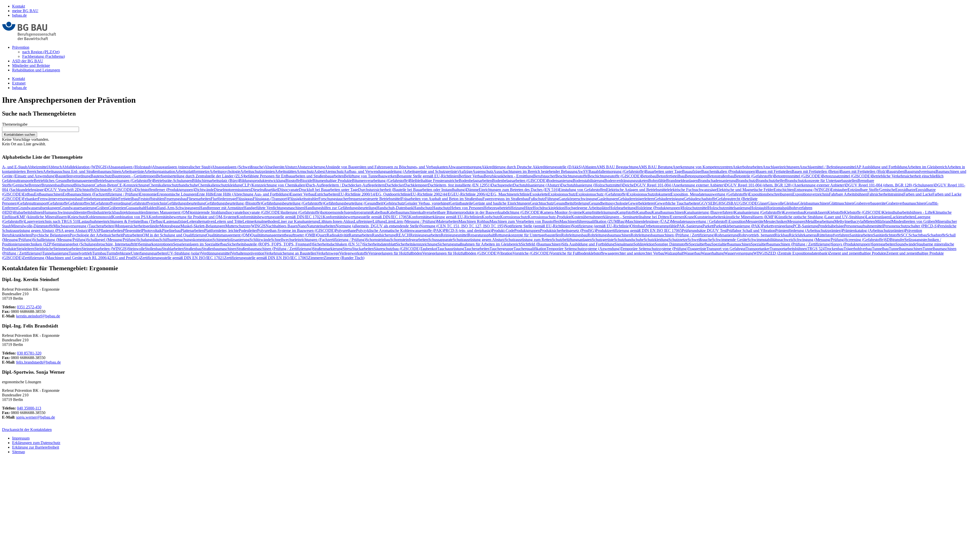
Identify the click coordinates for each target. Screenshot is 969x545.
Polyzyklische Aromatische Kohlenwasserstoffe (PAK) (399, 230)
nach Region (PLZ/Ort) (41, 52)
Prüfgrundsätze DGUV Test (704, 230)
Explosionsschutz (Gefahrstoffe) (601, 194)
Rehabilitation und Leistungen (36, 70)
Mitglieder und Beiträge (31, 65)
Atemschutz (334, 171)
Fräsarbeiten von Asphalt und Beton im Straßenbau (441, 199)
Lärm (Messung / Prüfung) (415, 221)
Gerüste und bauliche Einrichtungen (501, 203)
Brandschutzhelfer (770, 180)
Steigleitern (25, 249)
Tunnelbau (880, 249)
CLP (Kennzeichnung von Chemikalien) (274, 185)
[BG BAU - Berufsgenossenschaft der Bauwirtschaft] (29, 39)
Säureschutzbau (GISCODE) (397, 249)
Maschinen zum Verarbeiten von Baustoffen (524, 221)
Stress (347, 249)
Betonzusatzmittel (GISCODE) (846, 176)
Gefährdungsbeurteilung (186, 203)
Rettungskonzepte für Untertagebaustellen (528, 235)
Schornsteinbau (378, 239)
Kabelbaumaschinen (403, 212)
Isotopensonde (332, 212)
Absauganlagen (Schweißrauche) (238, 167)
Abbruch (55, 167)
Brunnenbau (51, 185)
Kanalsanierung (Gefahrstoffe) (758, 212)
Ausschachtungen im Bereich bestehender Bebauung (535, 171)
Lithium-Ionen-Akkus (336, 221)
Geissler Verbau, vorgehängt (427, 203)
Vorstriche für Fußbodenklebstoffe (577, 253)
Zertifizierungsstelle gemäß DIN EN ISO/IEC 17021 (182, 258)
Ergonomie (148, 194)
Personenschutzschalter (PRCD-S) (910, 226)
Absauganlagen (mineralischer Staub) (182, 167)
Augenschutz (482, 171)
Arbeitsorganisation (159, 171)
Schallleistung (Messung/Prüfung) (60, 239)
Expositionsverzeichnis (810, 194)
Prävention (20, 47)
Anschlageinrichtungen (781, 167)
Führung (552, 199)
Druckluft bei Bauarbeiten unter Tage (328, 189)
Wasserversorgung (738, 253)
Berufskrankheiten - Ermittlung (508, 176)
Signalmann (623, 244)
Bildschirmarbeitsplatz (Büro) (215, 180)
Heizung (517, 208)
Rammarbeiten (360, 235)
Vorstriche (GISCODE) (531, 253)
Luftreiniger (363, 221)
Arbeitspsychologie (224, 171)
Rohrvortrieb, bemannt (756, 235)
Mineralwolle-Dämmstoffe (32, 226)
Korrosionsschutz (514, 217)
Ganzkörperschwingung (578, 199)
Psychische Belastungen (50, 235)
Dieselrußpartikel (264, 189)
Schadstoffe (936, 235)
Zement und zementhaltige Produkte (857, 253)
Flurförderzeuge (223, 199)
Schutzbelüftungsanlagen (572, 239)
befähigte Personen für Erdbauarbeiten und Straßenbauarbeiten (294, 176)
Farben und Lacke (917, 194)
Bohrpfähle (657, 180)
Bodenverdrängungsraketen (626, 180)
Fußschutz (537, 199)
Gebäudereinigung (669, 199)
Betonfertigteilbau (670, 176)
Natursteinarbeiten (321, 226)
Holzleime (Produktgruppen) (658, 208)
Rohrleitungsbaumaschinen (609, 235)
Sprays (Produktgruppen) (851, 244)
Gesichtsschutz (542, 203)
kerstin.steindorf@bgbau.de (38, 316)
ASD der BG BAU (27, 61)
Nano (302, 226)
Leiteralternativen (201, 221)
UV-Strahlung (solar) (184, 253)
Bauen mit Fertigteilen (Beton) (816, 171)
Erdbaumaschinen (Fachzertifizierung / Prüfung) (101, 194)
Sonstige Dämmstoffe (672, 244)
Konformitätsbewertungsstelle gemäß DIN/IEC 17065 (366, 217)
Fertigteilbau (128, 199)
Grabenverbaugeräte (870, 203)
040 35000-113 (29, 408)
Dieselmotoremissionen (232, 189)
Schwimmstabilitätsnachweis (770, 239)
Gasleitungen (607, 199)
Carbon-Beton (105, 185)
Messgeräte (755, 221)
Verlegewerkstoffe (353, 253)
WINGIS (760, 253)
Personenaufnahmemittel (863, 226)
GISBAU (731, 203)
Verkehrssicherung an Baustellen (290, 253)
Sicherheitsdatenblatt (379, 244)
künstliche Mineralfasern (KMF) (749, 217)
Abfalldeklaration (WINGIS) (85, 167)
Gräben (102, 208)
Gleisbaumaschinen (813, 203)
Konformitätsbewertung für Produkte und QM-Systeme (193, 217)
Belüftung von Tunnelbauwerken (370, 176)
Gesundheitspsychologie (608, 203)
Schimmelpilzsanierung (231, 239)
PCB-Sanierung (805, 226)
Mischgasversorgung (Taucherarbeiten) (84, 226)
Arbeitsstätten (286, 171)
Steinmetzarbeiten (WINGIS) (105, 249)
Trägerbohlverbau (858, 249)
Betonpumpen (696, 176)
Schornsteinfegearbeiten (409, 239)
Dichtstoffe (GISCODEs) (114, 189)
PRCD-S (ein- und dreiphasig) (467, 230)
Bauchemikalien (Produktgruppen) (728, 171)
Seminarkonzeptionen (156, 244)
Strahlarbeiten (173, 249)
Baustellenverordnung (73, 176)
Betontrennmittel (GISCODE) (798, 176)
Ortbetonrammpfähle (660, 226)
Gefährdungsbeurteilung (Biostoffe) (233, 203)
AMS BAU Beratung (655, 167)
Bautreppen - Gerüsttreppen (134, 176)
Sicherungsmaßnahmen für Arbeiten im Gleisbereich (479, 244)
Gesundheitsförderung (571, 203)
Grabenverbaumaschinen (906, 203)
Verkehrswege (327, 253)
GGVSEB (707, 203)
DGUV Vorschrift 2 (61, 189)
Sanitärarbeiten (861, 235)
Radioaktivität (338, 235)
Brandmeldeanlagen (682, 180)
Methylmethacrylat (849, 221)
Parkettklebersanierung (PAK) (738, 226)
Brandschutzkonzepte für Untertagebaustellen (821, 180)
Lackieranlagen (878, 217)
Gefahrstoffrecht (81, 203)
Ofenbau (637, 226)
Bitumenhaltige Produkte (332, 180)
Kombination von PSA (130, 217)
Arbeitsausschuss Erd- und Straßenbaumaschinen (82, 171)
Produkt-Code (503, 230)
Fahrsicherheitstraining (885, 194)
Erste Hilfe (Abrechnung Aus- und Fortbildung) (252, 194)
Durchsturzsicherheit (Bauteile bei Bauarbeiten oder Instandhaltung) (412, 189)
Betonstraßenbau (720, 176)
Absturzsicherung (311, 167)
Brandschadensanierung (717, 180)
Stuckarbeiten (363, 249)
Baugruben (895, 171)
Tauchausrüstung (450, 249)
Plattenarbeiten (192, 230)
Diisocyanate (288, 189)
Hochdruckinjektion (548, 208)
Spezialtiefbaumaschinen (731, 244)
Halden (151, 208)
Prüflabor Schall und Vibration (750, 230)
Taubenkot (428, 249)
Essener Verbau (302, 194)
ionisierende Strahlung (208, 212)
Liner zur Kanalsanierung (298, 221)
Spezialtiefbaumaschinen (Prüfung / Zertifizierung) (791, 244)
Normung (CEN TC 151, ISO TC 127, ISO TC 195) (462, 226)
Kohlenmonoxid (99, 217)
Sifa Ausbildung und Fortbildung (588, 244)
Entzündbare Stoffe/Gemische (871, 189)
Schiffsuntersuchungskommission (185, 239)
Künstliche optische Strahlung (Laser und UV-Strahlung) (820, 217)
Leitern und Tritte (229, 221)
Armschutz (305, 171)
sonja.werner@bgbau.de (35, 417)
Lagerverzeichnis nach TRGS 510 (51, 221)
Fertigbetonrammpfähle (99, 199)
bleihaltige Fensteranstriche (437, 180)
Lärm (390, 221)
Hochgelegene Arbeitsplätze (586, 208)
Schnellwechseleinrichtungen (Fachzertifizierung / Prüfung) (318, 239)
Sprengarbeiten (883, 244)
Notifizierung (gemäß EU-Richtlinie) (601, 226)
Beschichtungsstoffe (571, 176)
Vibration (505, 253)
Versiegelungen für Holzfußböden (395, 253)
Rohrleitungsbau (574, 235)
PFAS (93, 230)
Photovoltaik (152, 230)
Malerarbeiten (448, 221)
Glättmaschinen (841, 203)
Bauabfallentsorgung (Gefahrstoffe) (616, 171)
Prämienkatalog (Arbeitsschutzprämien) (873, 230)
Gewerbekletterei (641, 203)
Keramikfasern (815, 212)
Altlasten (589, 167)
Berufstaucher (544, 176)
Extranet (18, 83)
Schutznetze (678, 239)
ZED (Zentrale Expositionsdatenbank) (798, 253)
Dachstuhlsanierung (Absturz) (537, 185)
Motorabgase (170, 226)
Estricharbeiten (326, 194)
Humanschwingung (58, 212)
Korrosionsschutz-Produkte (549, 217)
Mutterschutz (235, 226)
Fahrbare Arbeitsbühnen (848, 194)
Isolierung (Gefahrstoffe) (301, 212)
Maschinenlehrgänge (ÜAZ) (648, 221)
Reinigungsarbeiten (425, 235)
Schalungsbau (148, 239)
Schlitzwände (260, 239)
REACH (403, 235)
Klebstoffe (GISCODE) (863, 212)
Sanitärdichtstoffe (887, 235)
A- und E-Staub (14, 167)
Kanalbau (644, 212)
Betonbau (648, 176)
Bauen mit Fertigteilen (774, 171)
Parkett (708, 226)
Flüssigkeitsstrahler (303, 199)
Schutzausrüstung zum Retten (528, 239)
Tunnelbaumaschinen (906, 249)
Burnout (67, 185)
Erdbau (28, 194)
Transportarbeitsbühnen (788, 249)
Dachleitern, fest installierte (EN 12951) (459, 185)
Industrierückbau (106, 212)
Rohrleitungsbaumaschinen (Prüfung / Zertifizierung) (673, 235)
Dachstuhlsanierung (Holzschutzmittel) (592, 185)
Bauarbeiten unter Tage (663, 171)
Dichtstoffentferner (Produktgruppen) (164, 189)
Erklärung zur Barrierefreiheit (35, 447)
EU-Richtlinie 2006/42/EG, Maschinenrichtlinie (491, 194)
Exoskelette (539, 194)
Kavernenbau (793, 212)
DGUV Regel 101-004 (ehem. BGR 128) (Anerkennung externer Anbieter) (785, 185)
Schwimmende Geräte (729, 239)
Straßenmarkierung (327, 249)
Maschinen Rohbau (474, 221)
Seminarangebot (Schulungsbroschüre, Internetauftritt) (95, 244)
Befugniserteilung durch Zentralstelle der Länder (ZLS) (200, 176)
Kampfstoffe (626, 212)
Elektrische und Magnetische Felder (745, 189)
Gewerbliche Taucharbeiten (677, 203)
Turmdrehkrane (118, 253)
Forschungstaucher (333, 199)
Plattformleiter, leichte (221, 230)
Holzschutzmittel (694, 208)
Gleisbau (791, 203)
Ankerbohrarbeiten (748, 167)
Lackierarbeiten (902, 217)
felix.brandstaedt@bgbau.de (38, 362)
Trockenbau (834, 249)
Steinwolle (136, 249)
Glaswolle (776, 203)
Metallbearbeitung (819, 221)
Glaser (762, 203)
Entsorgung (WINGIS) (812, 189)
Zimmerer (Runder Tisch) (344, 258)
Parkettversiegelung (777, 226)
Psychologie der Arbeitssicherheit (96, 235)
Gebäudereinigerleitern (636, 199)
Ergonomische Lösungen (177, 194)
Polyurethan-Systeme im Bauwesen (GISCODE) (296, 230)
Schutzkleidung (656, 239)
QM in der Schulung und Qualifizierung (174, 235)
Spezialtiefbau (700, 244)
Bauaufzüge (691, 171)
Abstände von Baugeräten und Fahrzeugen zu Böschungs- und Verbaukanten (386, 167)
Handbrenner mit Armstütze (221, 208)
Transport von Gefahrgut (726, 249)
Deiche (628, 185)
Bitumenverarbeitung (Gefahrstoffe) (380, 180)
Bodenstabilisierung (588, 180)
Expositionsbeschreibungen (770, 194)
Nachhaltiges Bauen (282, 226)
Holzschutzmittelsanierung (729, 208)
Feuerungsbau (175, 199)
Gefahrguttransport (33, 203)
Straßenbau (193, 249)
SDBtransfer (894, 239)
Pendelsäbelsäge (831, 226)
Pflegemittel (132, 230)
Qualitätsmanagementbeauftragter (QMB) (284, 235)
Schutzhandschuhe (629, 239)
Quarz (322, 235)
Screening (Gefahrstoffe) (864, 239)
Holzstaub (758, 208)
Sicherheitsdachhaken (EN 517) (337, 244)
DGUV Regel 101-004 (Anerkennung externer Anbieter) (679, 185)
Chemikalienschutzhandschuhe (173, 185)
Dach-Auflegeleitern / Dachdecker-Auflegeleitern (345, 185)
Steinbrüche (43, 249)
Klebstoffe (835, 212)
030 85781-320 (29, 353)
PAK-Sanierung (690, 226)
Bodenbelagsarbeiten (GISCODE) (519, 180)
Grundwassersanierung (78, 208)
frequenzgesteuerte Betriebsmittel (374, 199)
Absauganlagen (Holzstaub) (130, 167)
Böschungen (84, 185)
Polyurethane (345, 230)
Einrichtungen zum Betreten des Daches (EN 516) (519, 189)
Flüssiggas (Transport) (270, 199)
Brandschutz (746, 180)
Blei (412, 180)
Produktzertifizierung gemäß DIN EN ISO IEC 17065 (639, 230)
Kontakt (18, 6)
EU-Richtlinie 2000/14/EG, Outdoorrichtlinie (374, 194)
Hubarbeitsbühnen (28, 212)
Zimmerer (316, 258)
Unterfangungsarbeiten (149, 253)
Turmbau (99, 253)
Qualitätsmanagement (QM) (228, 235)
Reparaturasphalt (481, 235)
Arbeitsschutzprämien (257, 171)
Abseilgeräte (274, 167)
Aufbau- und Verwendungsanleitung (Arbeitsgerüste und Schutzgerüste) (401, 171)
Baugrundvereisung (920, 171)
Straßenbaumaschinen (219, 249)
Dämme (472, 189)
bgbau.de (19, 15)
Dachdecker (394, 185)
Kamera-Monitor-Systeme (561, 212)
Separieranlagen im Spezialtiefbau (200, 244)
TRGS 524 (816, 249)
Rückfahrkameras (803, 235)
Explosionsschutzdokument (649, 194)
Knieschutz (77, 217)
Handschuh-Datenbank (394, 208)
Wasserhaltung (712, 253)
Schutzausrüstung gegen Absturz (479, 239)
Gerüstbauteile (461, 203)
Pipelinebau (171, 230)
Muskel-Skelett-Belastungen (202, 226)
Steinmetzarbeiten (67, 249)
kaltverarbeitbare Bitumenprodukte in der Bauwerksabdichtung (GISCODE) (480, 212)
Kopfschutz (491, 217)
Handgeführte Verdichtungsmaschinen (274, 208)
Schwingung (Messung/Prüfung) (819, 239)
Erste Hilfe (205, 194)
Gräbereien (117, 208)
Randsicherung (384, 235)
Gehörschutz (394, 203)
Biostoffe (292, 180)
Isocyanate (234, 212)
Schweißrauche (700, 239)
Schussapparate (440, 239)
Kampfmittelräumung (599, 212)
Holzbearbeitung (622, 208)
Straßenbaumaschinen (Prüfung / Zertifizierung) (274, 249)
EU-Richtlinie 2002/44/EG (432, 194)
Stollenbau (153, 249)
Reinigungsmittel (454, 235)
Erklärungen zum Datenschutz (36, 443)
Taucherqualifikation (530, 249)
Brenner (35, 185)
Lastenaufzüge (175, 221)
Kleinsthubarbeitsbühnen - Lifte (907, 212)
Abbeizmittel (37, 167)
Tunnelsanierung (55, 253)
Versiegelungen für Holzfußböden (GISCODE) (460, 253)
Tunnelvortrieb (80, 253)
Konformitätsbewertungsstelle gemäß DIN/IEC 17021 (280, 217)
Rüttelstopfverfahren (833, 235)
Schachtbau (918, 235)
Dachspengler (502, 185)
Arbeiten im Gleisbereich (927, 167)
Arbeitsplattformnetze (192, 171)
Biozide (306, 180)
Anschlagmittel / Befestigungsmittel (827, 167)
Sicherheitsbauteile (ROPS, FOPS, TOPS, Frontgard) (269, 244)
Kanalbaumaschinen (668, 212)
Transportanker (758, 249)
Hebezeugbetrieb (496, 208)
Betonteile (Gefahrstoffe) (754, 176)
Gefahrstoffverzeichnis (148, 203)
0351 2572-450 (29, 307)
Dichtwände (204, 189)
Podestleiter (248, 230)
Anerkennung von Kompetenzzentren (702, 167)
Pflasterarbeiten (110, 230)
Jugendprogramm (357, 212)
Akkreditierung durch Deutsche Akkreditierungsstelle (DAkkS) (531, 167)
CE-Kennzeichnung (133, 185)
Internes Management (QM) (168, 212)
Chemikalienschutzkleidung (220, 185)
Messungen (796, 221)
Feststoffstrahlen (151, 199)
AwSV (582, 171)
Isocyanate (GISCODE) (262, 212)
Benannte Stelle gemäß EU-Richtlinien (428, 176)
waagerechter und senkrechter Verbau (634, 253)
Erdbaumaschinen (48, 194)
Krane (689, 217)
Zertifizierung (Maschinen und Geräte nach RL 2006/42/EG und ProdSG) (81, 258)
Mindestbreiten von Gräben (913, 221)
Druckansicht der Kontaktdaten (27, 429)
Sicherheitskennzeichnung (417, 244)
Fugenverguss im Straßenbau (505, 199)
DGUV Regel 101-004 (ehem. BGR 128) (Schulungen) (889, 185)
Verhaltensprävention (247, 253)
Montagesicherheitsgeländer (137, 226)
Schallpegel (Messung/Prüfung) (112, 239)
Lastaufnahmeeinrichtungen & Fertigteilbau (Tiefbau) (121, 221)
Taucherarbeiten (477, 249)
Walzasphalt (674, 253)
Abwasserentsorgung (464, 167)
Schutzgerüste (603, 239)
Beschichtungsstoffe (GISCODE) (614, 176)
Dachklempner (416, 185)
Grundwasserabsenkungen (39, 208)
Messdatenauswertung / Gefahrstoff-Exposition (708, 221)
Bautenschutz (101, 176)
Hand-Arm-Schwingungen (178, 208)
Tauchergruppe (502, 249)
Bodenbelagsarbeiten (475, 180)
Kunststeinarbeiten (709, 217)
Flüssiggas (244, 199)
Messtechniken (775, 221)
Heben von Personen (466, 208)
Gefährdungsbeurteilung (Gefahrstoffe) (293, 203)
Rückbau (781, 235)
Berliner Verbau (471, 176)
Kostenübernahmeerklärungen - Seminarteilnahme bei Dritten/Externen (627, 217)
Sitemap (18, 452)
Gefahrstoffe (58, 203)
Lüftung (379, 221)
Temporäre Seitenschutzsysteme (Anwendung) (583, 249)
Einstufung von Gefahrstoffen (582, 189)
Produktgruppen (527, 230)
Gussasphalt (135, 208)
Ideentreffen (83, 212)
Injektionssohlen (133, 212)
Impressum (21, 438)
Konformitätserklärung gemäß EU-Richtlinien (445, 217)
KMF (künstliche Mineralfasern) (42, 217)
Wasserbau (692, 253)
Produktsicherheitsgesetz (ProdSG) (568, 230)
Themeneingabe (15, 124)
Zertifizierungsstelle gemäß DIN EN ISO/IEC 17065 (266, 258)
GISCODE (748, 203)
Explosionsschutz (562, 194)
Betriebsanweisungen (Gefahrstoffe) (124, 180)
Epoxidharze (905, 189)
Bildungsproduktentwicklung (262, 180)
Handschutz (422, 208)
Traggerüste (697, 249)
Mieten (869, 221)
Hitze (528, 208)
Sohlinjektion (644, 244)
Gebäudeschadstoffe (700, 199)
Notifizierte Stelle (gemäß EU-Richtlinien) (538, 226)
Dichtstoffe (85, 189)
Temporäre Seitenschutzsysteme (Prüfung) (654, 249)
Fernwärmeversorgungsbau (59, 199)
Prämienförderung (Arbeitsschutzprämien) (808, 230)
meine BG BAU (25, 11)
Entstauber (839, 189)
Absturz (290, 167)
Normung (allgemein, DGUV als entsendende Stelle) (378, 226)
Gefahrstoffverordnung (112, 203)
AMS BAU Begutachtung (617, 167)
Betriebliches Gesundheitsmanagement (64, 180)
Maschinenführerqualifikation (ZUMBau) (592, 221)
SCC (905, 235)
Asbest (319, 171)
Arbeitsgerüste (132, 171)
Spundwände (905, 244)
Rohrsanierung (726, 235)
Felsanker (30, 199)
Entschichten (784, 189)
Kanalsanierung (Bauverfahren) (709, 212)
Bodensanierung (560, 180)
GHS (720, 203)
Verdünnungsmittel (216, 253)
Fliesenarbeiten (199, 199)
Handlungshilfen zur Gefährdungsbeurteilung (340, 208)
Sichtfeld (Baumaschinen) (541, 244)
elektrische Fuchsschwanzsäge (692, 189)
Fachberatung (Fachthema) (43, 56)
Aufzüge (465, 171)
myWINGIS (256, 226)
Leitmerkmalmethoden (260, 221)
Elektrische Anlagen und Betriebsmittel (637, 189)
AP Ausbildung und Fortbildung (881, 167)
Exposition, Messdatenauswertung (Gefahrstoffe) (710, 194)
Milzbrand (883, 221)
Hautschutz (441, 208)
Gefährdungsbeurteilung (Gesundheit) (354, 203)
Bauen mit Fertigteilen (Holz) (863, 171)
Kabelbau (379, 212)
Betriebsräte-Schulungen (172, 180)
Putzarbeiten (132, 235)
